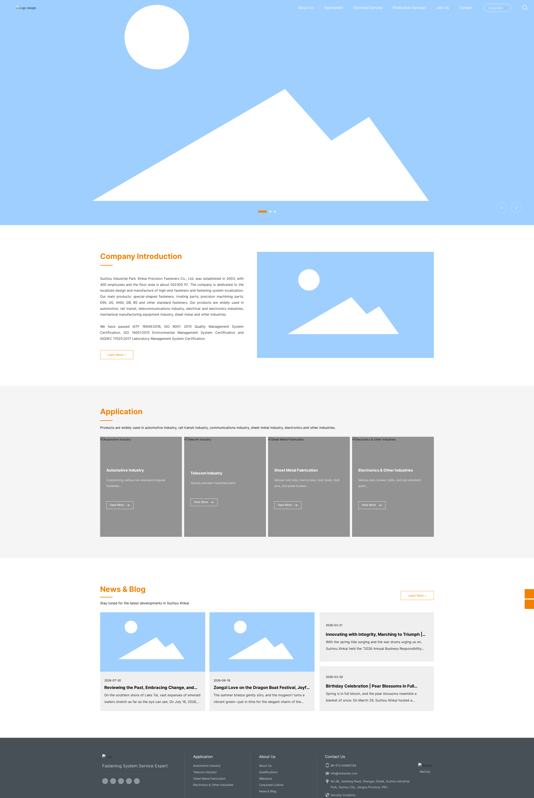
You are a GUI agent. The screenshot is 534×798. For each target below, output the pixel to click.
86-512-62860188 (343, 765)
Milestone (265, 778)
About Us (265, 765)
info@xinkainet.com (344, 773)
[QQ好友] (121, 781)
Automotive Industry (125, 470)
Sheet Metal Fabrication (296, 470)
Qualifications (268, 772)
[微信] (113, 781)
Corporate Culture (271, 785)
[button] (262, 212)
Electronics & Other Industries (385, 470)
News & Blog (267, 791)
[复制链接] (137, 781)
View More (117, 505)
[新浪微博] (105, 781)
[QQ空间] (129, 781)
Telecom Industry (206, 473)
